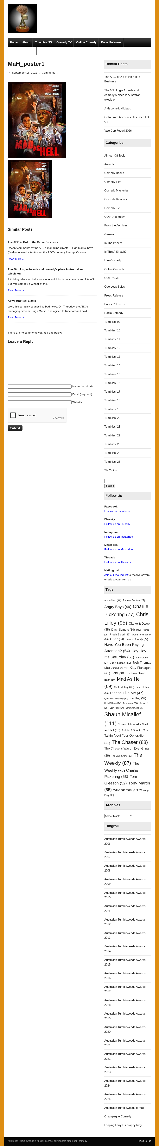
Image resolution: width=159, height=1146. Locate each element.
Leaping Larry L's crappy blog (123, 1125)
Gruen (117, 639)
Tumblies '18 (112, 400)
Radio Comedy (113, 312)
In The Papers (113, 243)
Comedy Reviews (115, 199)
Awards (109, 164)
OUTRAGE (111, 278)
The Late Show (121, 756)
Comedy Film (65, 51)
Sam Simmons (134, 708)
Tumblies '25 (112, 461)
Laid (118, 673)
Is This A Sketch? (115, 251)
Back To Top (144, 1141)
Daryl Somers (123, 629)
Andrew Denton (134, 600)
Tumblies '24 (112, 452)
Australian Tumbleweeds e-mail (124, 1107)
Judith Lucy (119, 668)
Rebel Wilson (112, 703)
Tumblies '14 (112, 365)
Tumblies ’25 (43, 42)
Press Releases (111, 42)
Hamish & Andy (136, 639)
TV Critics (45, 51)
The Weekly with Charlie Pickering (121, 770)
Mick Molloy (124, 687)
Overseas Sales (114, 286)
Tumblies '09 (112, 321)
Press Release (113, 295)
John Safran (120, 662)
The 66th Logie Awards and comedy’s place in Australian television (122, 95)
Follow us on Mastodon (118, 549)
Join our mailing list (116, 574)
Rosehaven (130, 703)
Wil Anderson (125, 790)
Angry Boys (117, 607)
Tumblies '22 (112, 435)
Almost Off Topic (114, 155)
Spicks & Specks (135, 730)
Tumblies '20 (112, 417)
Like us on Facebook (117, 511)
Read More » (16, 258)
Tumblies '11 (112, 339)
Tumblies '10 (112, 330)
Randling (138, 698)
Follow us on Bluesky (117, 523)
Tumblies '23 (112, 444)
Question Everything (116, 698)
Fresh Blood (120, 634)
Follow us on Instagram (118, 536)
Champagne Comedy (117, 1116)
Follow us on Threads (117, 562)
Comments (48, 72)
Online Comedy (86, 42)
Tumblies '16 (112, 383)
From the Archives (116, 225)
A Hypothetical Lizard (117, 108)
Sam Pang (117, 708)
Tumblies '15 (112, 374)
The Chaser (130, 742)
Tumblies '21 (112, 426)
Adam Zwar (112, 600)
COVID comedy (114, 216)
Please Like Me (126, 693)
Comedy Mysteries (22, 51)
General (109, 234)
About (26, 42)
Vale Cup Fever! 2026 (118, 130)
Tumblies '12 (112, 348)
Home (14, 42)
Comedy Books (114, 172)
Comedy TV (64, 42)
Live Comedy (112, 260)
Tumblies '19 (112, 409)
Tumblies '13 (112, 356)
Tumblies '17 (112, 391)
